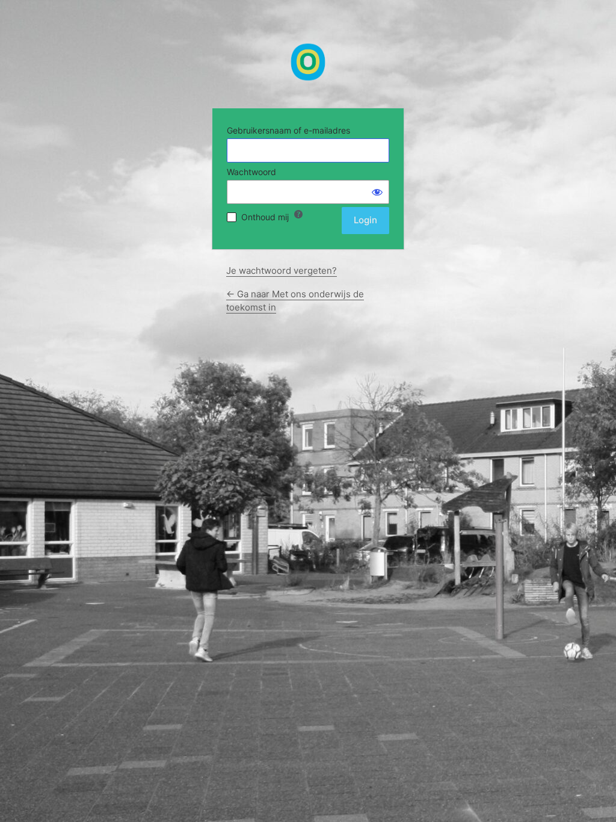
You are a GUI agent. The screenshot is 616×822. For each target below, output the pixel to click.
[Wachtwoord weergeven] (377, 192)
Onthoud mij (265, 217)
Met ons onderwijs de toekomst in (308, 62)
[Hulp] (298, 214)
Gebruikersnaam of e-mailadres (288, 130)
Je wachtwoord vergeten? (281, 270)
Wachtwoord (251, 172)
